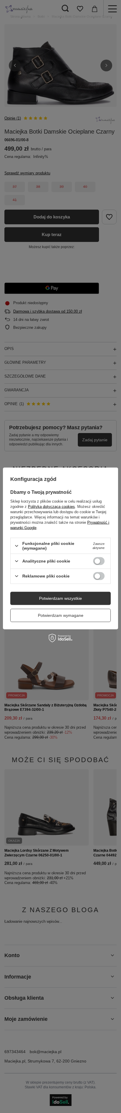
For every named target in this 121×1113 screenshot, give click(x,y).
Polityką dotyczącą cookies (51, 506)
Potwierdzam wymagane (60, 615)
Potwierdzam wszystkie (60, 598)
